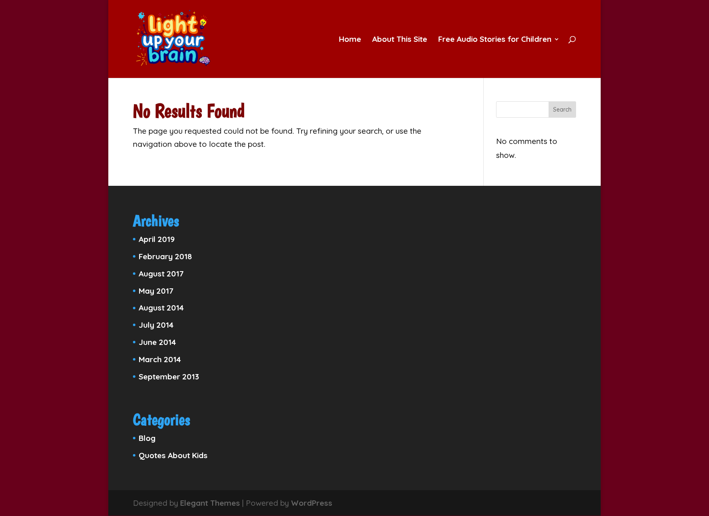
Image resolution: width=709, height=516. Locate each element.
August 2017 (161, 274)
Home (350, 40)
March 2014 (160, 359)
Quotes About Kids (173, 455)
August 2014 (161, 308)
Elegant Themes (210, 503)
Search (562, 109)
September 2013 (169, 376)
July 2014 (156, 325)
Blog (147, 438)
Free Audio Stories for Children (494, 40)
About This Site (399, 40)
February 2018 (165, 256)
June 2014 (157, 342)
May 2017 (156, 291)
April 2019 (157, 239)
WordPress (311, 503)
